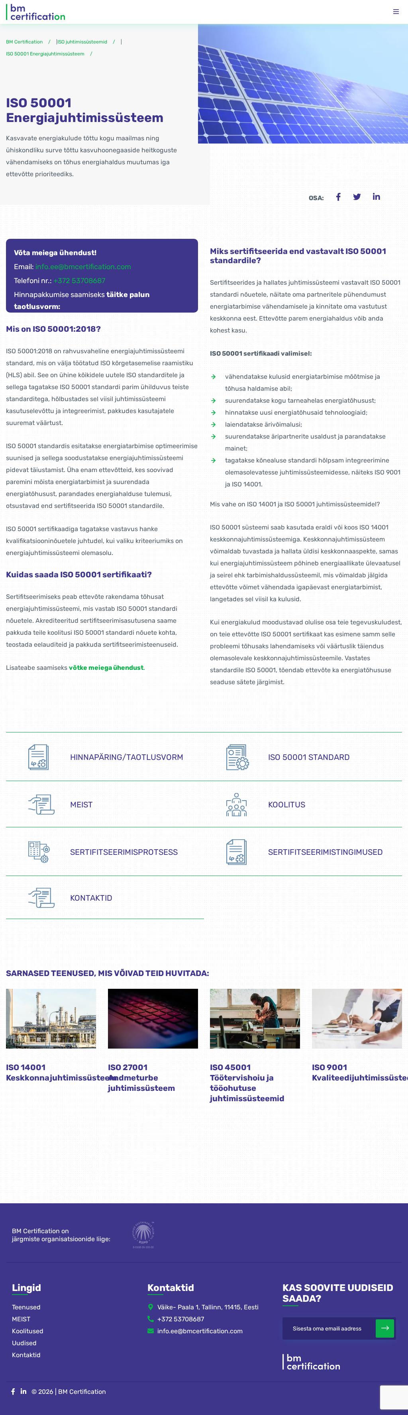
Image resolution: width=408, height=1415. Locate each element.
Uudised (24, 1343)
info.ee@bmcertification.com (83, 266)
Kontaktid (26, 1355)
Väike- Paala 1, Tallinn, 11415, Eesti (208, 1307)
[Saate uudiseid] (385, 1328)
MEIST (21, 1319)
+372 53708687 (79, 280)
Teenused (26, 1307)
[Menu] (396, 12)
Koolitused (27, 1331)
